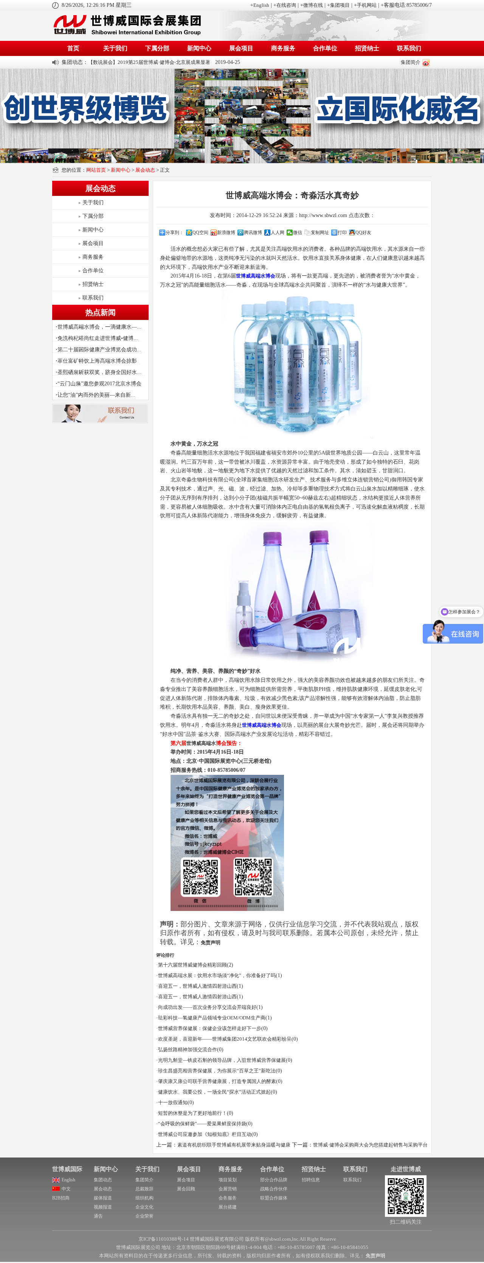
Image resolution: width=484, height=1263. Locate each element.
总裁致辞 (144, 1189)
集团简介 (410, 62)
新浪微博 (226, 232)
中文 (66, 1189)
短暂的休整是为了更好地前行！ (192, 1113)
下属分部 (157, 48)
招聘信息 (311, 1179)
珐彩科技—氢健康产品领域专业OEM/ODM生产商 (211, 1018)
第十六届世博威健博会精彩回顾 (192, 965)
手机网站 (367, 5)
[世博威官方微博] (426, 62)
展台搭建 (228, 1207)
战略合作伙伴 (273, 1189)
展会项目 (241, 48)
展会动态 (145, 170)
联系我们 (409, 48)
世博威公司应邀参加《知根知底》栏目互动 (204, 1134)
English (261, 5)
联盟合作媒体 (273, 1198)
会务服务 (228, 1198)
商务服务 (283, 48)
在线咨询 (286, 5)
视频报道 (103, 1207)
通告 (98, 1216)
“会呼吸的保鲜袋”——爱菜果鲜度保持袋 (202, 1123)
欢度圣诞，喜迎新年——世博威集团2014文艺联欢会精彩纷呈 (225, 1039)
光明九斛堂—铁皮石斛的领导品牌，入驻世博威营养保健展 (222, 1060)
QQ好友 (363, 232)
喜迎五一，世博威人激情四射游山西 (197, 986)
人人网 (277, 232)
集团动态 (103, 1179)
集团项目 (340, 5)
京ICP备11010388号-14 (163, 1239)
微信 (297, 232)
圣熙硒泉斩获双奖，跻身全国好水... (98, 372)
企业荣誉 (144, 1216)
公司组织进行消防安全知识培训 (122, 62)
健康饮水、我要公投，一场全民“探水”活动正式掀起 (214, 1092)
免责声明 (210, 942)
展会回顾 (186, 1189)
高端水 (208, 743)
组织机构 (144, 1198)
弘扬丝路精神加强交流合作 (187, 1049)
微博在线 (313, 5)
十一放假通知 (173, 1102)
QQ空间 (200, 232)
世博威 (193, 743)
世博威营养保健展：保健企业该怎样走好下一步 (209, 1028)
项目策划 (228, 1179)
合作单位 (325, 48)
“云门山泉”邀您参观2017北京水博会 (98, 383)
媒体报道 (103, 1198)
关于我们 (115, 48)
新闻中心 (199, 48)
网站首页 (96, 170)
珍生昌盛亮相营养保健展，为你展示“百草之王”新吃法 (217, 1071)
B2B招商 (61, 1198)
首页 (73, 48)
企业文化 (144, 1207)
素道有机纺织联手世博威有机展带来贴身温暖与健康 (233, 1145)
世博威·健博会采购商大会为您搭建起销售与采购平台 (370, 1145)
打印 (342, 232)
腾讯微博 (253, 232)
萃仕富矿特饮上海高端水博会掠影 (96, 361)
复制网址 (320, 232)
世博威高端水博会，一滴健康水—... (98, 327)
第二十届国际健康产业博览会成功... (98, 349)
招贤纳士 (367, 48)
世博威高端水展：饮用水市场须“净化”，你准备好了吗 (217, 975)
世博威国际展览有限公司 (217, 1239)
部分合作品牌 (273, 1179)
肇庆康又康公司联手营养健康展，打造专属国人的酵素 (217, 1081)
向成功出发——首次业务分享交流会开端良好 (207, 1007)
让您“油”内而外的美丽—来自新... (95, 395)
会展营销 (228, 1189)
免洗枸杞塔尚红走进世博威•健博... (97, 338)
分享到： (175, 232)
